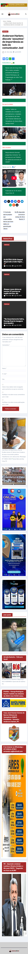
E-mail (4, 374)
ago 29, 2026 (17, 325)
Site (3, 379)
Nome (4, 368)
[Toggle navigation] (2, 14)
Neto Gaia (9, 52)
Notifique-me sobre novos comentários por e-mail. (13, 396)
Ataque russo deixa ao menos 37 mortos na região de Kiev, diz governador (12, 292)
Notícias (5, 31)
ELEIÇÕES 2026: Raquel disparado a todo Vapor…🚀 (13, 262)
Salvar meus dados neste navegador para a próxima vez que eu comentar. (12, 388)
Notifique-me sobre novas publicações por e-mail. (13, 403)
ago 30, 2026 (18, 266)
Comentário (6, 345)
